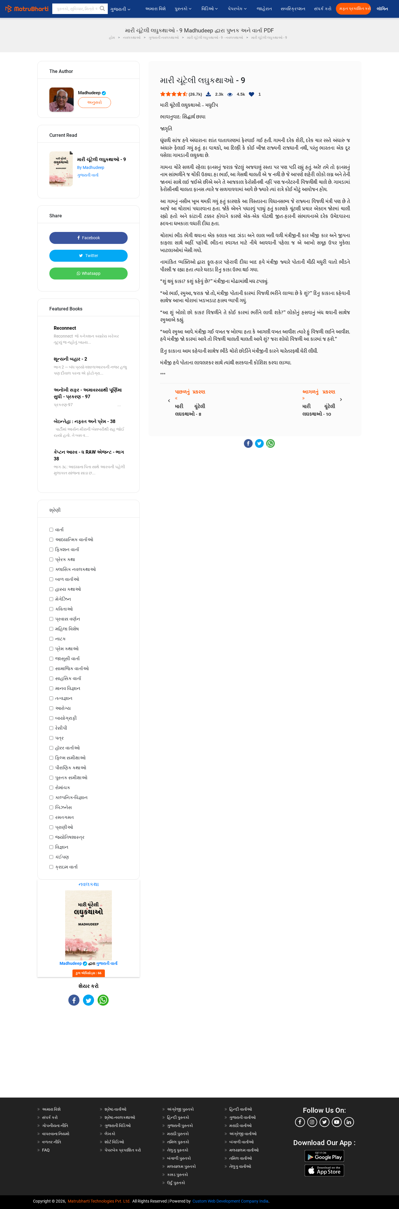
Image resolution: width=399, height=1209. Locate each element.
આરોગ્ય (63, 708)
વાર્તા (59, 529)
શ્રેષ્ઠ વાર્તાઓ (115, 1109)
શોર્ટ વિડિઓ (114, 1142)
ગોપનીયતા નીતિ (55, 1125)
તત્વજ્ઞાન (63, 698)
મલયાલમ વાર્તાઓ (244, 1150)
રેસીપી (61, 728)
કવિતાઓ (64, 609)
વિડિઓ (208, 9)
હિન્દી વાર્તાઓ (240, 1109)
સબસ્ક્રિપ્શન (293, 9)
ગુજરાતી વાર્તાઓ (242, 1117)
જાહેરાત (264, 9)
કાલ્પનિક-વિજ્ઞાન (71, 797)
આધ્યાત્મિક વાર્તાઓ (74, 539)
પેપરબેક (236, 9)
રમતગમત (64, 817)
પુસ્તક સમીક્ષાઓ (71, 777)
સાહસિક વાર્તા (68, 678)
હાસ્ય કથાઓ (68, 589)
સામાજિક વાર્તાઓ (72, 668)
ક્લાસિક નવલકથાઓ (75, 569)
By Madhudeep (90, 167)
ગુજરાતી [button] (118, 9)
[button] (102, 9)
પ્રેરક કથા (65, 559)
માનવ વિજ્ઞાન (67, 688)
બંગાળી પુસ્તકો (179, 1158)
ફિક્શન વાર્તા (67, 549)
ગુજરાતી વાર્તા (87, 175)
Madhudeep (90, 92)
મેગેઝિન (63, 599)
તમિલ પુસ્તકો (178, 1142)
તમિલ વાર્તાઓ (240, 1158)
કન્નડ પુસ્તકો (177, 1174)
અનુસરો (94, 102)
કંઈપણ (62, 857)
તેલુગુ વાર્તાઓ (240, 1166)
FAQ (46, 1150)
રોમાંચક (62, 787)
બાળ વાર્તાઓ (67, 579)
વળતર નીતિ (51, 1142)
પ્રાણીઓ (64, 827)
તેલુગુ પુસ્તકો (177, 1150)
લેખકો (110, 1133)
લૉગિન (383, 9)
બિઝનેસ (63, 807)
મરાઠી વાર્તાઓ (240, 1125)
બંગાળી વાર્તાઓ (241, 1142)
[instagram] (312, 1122)
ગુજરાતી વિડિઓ (118, 1125)
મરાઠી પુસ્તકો (178, 1133)
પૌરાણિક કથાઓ (70, 768)
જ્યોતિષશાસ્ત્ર (69, 837)
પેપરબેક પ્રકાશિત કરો (123, 1150)
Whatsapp (91, 273)
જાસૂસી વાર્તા (67, 658)
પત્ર (59, 738)
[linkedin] (349, 1122)
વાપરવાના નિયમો (56, 1133)
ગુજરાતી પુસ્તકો (180, 1125)
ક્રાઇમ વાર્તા (66, 867)
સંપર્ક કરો (323, 9)
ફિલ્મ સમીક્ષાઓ (70, 758)
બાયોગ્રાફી (66, 718)
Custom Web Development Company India (230, 1201)
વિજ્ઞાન (61, 847)
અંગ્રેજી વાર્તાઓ (243, 1133)
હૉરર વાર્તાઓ (67, 748)
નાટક (60, 639)
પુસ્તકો (182, 9)
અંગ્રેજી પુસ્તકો (180, 1109)
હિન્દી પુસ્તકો (178, 1117)
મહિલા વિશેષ (67, 629)
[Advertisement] (88, 1057)
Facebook (90, 237)
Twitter (91, 255)
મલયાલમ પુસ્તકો (181, 1166)
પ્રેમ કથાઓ (67, 648)
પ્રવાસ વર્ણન (67, 619)
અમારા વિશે (155, 9)
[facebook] (300, 1122)
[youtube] (337, 1122)
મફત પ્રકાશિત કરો (355, 9)
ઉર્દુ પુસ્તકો (176, 1182)
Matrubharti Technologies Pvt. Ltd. (100, 1201)
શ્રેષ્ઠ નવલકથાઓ (120, 1117)
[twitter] (324, 1122)
